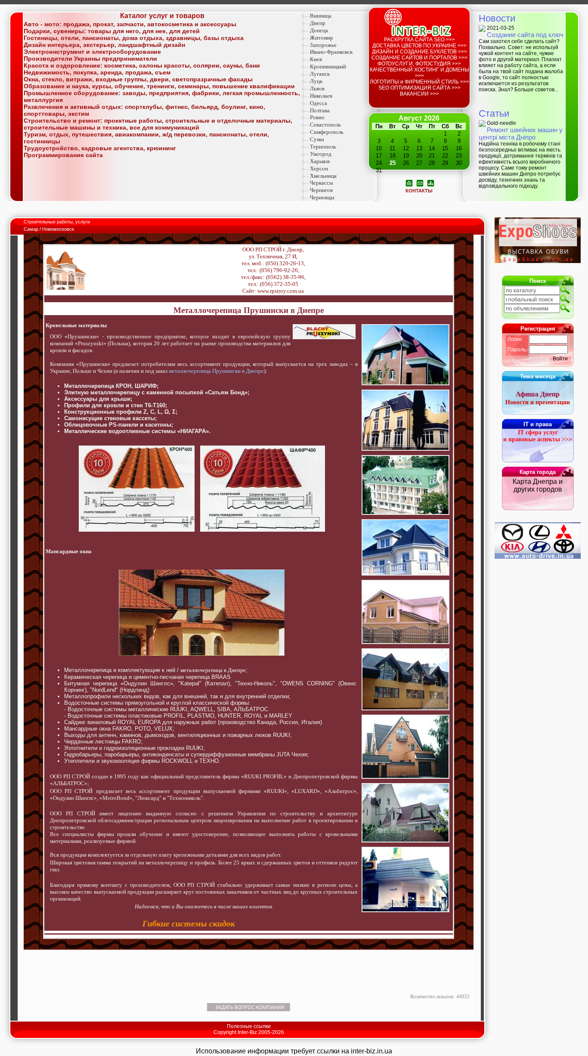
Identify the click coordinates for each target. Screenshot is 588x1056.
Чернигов (321, 190)
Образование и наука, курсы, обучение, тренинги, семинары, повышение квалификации (159, 86)
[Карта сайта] (430, 182)
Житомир (321, 37)
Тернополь (323, 146)
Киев (316, 59)
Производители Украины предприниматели (90, 58)
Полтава (320, 110)
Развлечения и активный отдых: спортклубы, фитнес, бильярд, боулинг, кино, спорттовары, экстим (144, 110)
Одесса (318, 103)
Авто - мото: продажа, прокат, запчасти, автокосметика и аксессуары (130, 24)
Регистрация (537, 328)
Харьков (320, 161)
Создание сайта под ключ (525, 34)
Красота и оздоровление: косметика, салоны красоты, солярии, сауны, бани (142, 65)
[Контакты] (420, 182)
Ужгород (320, 154)
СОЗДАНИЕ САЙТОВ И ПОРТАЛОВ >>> (419, 58)
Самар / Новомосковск (49, 229)
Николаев (321, 96)
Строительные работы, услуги (57, 221)
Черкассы (321, 183)
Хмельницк (323, 176)
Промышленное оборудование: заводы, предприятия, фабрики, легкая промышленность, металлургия (162, 96)
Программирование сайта (63, 155)
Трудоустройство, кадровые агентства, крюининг (100, 148)
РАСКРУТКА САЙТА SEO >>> (419, 40)
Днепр (317, 23)
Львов (317, 88)
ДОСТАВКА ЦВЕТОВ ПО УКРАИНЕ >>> (419, 46)
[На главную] (409, 182)
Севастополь (325, 124)
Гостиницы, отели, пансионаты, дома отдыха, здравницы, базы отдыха (134, 37)
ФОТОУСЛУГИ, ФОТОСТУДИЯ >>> (419, 64)
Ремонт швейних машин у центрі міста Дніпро (521, 133)
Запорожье (323, 45)
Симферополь (327, 132)
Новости (497, 18)
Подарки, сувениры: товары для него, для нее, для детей (112, 31)
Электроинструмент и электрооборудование (92, 51)
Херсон (319, 168)
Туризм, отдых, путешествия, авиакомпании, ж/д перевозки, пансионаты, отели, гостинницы (146, 138)
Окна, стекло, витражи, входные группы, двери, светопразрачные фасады (138, 79)
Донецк (319, 30)
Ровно (317, 117)
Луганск (320, 74)
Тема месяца (537, 376)
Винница (320, 15)
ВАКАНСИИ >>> (419, 94)
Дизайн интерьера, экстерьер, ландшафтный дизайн (104, 44)
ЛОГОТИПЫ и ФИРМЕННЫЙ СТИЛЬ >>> (419, 82)
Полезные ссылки (249, 1026)
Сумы (317, 139)
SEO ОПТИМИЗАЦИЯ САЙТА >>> (419, 88)
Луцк (316, 81)
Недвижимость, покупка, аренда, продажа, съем (97, 72)
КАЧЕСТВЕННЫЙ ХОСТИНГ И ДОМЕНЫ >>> (419, 73)
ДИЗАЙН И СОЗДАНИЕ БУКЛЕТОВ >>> (419, 52)
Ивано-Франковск (331, 52)
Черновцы (322, 197)
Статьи (494, 113)
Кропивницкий (328, 66)
